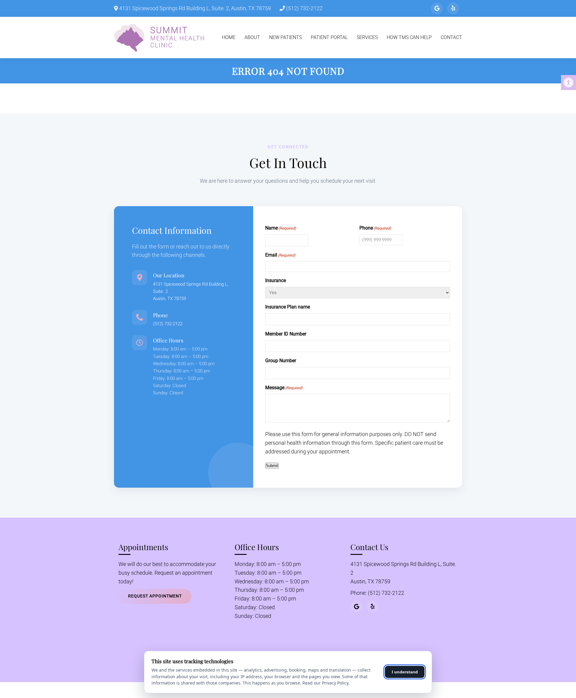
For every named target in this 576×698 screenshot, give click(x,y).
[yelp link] (453, 8)
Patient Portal (329, 37)
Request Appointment (155, 596)
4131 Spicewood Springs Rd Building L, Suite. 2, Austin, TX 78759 (194, 8)
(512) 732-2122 (303, 8)
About (252, 37)
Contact (451, 37)
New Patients (285, 37)
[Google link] (437, 8)
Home (229, 37)
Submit (272, 465)
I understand (405, 671)
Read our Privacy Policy (325, 683)
